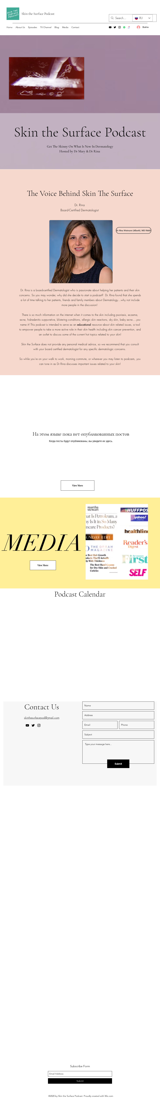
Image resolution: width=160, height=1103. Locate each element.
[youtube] (110, 27)
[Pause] (13, 95)
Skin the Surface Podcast (38, 14)
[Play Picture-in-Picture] (74, 95)
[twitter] (114, 27)
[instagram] (119, 27)
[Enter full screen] (80, 95)
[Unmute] (18, 95)
